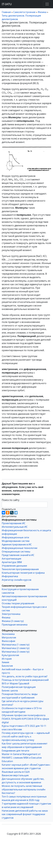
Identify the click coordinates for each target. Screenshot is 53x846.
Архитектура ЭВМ (12, 562)
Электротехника (11, 614)
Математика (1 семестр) (15, 644)
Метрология (9, 637)
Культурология (10, 655)
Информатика (10, 576)
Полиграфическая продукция (19, 687)
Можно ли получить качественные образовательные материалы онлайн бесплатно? (23, 789)
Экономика (8, 634)
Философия (8, 641)
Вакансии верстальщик (15, 775)
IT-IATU (7, 4)
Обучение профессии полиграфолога (23, 715)
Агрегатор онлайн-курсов (16, 579)
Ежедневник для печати (15, 750)
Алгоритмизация (11, 558)
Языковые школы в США (16, 771)
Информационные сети (15, 537)
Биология (7, 665)
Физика (6, 617)
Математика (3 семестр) (15, 651)
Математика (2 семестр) (15, 648)
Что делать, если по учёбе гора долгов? (24, 676)
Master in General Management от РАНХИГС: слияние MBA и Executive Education (22, 758)
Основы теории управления (18, 603)
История (7, 658)
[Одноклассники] (7, 512)
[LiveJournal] (12, 512)
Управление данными (14, 565)
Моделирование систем (15, 541)
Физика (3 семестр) (13, 621)
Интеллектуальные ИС (15, 526)
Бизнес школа (10, 690)
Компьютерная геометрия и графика (23, 572)
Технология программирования (20, 569)
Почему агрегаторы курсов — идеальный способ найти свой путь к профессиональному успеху (26, 736)
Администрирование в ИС (17, 544)
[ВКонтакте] (3, 512)
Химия (5, 662)
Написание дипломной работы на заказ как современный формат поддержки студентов (25, 814)
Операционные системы (16, 551)
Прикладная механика (14, 624)
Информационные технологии (19, 548)
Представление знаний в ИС (18, 555)
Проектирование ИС (13, 523)
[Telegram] (16, 512)
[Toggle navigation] (47, 4)
